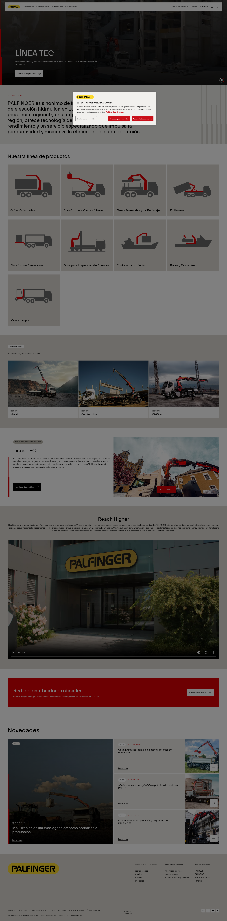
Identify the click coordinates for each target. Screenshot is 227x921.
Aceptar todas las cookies (142, 119)
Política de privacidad (115, 112)
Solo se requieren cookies (119, 119)
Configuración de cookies (86, 119)
